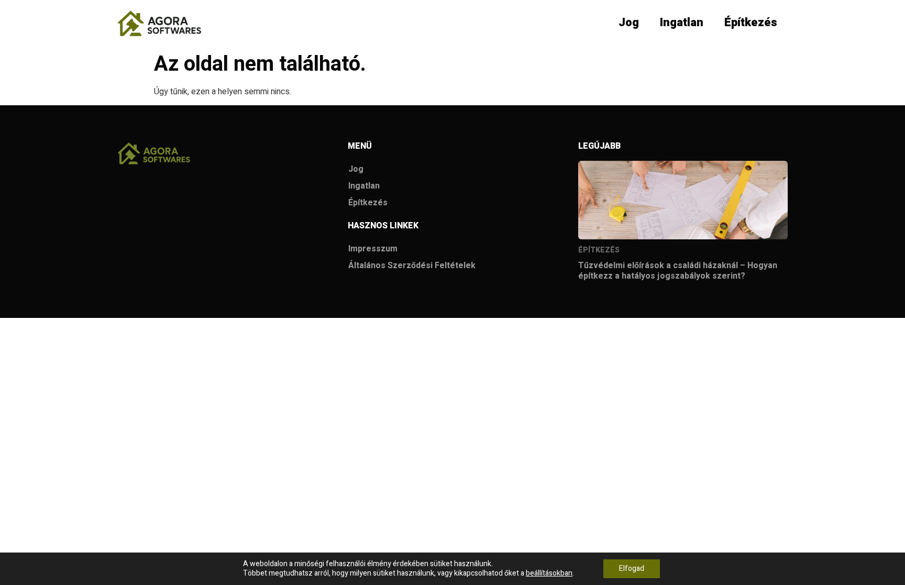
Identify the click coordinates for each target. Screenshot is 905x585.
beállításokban (549, 573)
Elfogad (631, 568)
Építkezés (750, 22)
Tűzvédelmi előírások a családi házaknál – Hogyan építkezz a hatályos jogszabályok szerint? (677, 270)
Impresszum (373, 248)
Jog (629, 22)
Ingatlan (681, 22)
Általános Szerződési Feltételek (412, 265)
